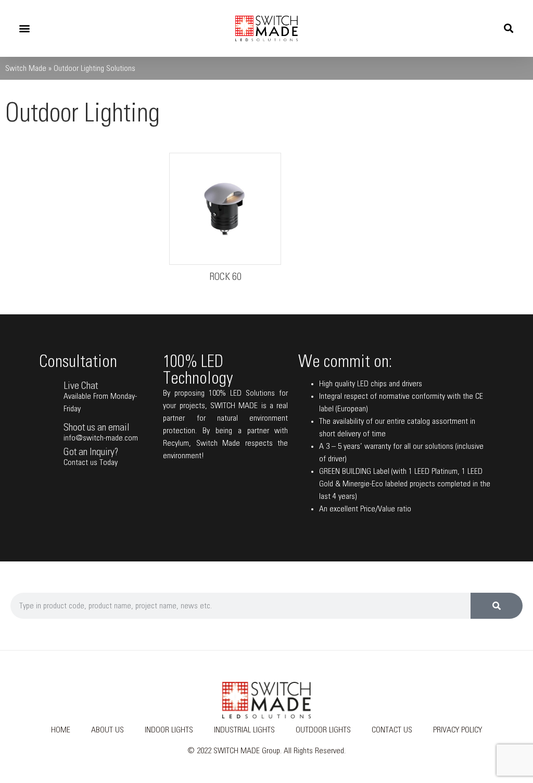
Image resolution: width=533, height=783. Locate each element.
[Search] (497, 606)
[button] (24, 28)
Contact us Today (91, 462)
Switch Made (25, 68)
